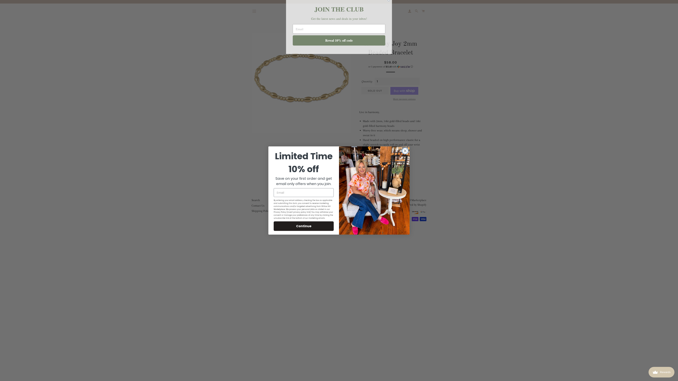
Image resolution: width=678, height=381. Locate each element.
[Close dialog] (405, 151)
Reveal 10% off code (339, 43)
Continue (303, 226)
